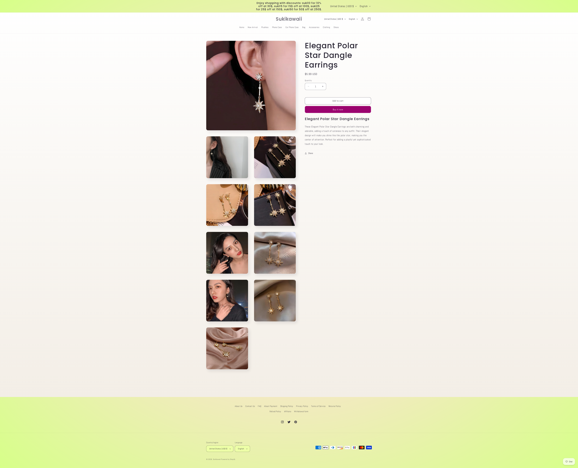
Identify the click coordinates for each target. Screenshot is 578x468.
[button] (209, 19)
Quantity (308, 80)
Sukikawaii (217, 459)
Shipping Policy (286, 406)
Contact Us (250, 406)
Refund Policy (275, 411)
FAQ (259, 406)
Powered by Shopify (228, 459)
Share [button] (310, 153)
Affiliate (287, 411)
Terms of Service (318, 406)
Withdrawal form (301, 411)
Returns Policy (335, 406)
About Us (238, 406)
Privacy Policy (302, 406)
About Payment (270, 406)
